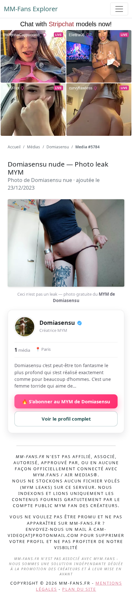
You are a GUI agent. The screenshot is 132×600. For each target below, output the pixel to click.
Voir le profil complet (66, 418)
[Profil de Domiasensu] (24, 326)
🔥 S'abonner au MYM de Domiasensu (66, 401)
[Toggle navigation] (119, 9)
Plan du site (79, 589)
